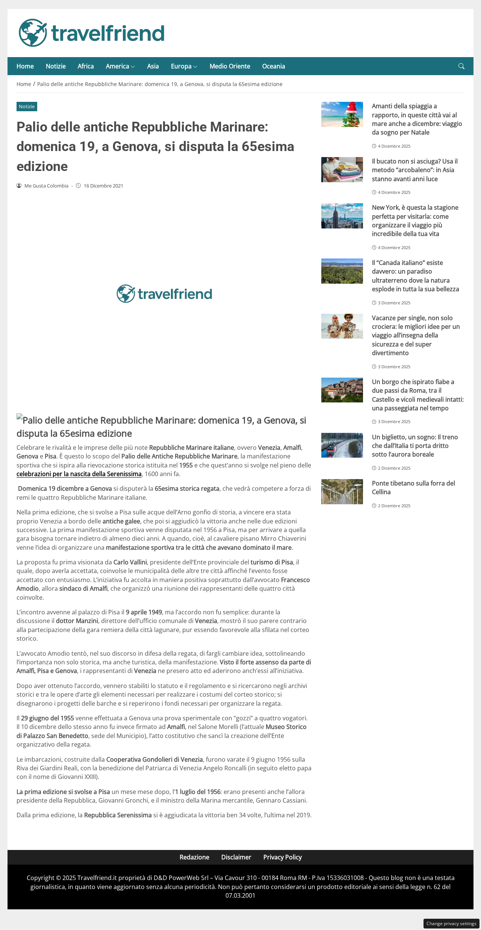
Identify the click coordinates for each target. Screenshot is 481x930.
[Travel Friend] (92, 32)
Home (25, 66)
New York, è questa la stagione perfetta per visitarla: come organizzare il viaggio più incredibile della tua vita (415, 220)
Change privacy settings (451, 923)
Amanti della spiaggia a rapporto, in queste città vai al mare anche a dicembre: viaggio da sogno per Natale (417, 119)
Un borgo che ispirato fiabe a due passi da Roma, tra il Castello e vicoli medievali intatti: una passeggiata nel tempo (418, 395)
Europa (181, 66)
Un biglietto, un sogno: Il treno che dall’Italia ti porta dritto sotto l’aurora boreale (415, 446)
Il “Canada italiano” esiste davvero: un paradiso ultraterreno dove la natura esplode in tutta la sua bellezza (415, 276)
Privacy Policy (282, 857)
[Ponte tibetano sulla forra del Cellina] (342, 491)
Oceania (273, 66)
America (117, 66)
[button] (461, 66)
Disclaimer (236, 857)
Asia (153, 66)
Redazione (194, 857)
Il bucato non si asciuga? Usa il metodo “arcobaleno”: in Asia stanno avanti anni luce (415, 170)
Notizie (56, 66)
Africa (86, 66)
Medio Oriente (230, 66)
